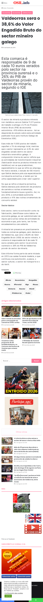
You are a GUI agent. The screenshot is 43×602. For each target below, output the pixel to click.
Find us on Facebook (8, 539)
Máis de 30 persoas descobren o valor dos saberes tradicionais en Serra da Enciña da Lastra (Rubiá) (26, 449)
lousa (36, 284)
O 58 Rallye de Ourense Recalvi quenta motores (31, 342)
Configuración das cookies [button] (13, 593)
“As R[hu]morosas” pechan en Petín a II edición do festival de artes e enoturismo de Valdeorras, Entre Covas (27, 478)
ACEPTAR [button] (8, 596)
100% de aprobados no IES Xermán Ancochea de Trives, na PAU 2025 (32, 320)
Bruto (9, 280)
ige (27, 284)
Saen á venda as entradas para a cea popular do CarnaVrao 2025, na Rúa (11, 320)
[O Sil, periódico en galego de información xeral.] (22, 2)
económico (20, 280)
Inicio (4, 8)
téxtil (32, 289)
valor (28, 293)
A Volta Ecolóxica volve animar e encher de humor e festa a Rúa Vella (27, 439)
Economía (10, 8)
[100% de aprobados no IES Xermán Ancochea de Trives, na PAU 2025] (32, 311)
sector (22, 289)
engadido (33, 280)
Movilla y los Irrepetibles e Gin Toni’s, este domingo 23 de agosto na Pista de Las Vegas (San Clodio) (27, 468)
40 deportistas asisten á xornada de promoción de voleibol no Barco (27, 458)
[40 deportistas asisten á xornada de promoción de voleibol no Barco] (7, 459)
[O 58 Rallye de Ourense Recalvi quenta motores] (32, 333)
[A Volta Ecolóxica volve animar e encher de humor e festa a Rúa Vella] (7, 441)
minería (12, 289)
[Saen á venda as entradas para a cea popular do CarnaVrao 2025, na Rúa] (11, 311)
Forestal (18, 284)
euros (8, 284)
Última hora (27, 13)
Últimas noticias (21, 432)
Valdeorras (17, 293)
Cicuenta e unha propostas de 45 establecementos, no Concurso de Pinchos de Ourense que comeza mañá (10, 345)
